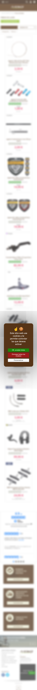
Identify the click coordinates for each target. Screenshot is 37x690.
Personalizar (18, 360)
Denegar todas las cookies (18, 355)
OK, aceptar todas (18, 350)
